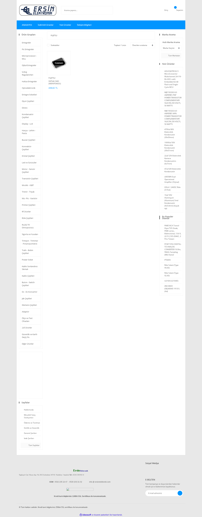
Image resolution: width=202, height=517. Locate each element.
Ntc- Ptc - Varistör (29, 198)
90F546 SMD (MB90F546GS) (55, 82)
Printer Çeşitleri (28, 205)
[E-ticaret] (100, 514)
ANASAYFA (27, 25)
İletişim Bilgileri (84, 25)
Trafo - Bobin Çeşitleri (27, 252)
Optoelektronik (28, 88)
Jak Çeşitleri (27, 298)
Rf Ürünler (26, 211)
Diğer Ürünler (28, 343)
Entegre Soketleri (29, 94)
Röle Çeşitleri (27, 218)
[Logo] (38, 10)
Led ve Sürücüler (29, 162)
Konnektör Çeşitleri (26, 148)
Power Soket (27, 259)
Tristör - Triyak (28, 191)
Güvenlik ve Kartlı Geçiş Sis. (29, 336)
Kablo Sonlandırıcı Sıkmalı (30, 268)
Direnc (25, 107)
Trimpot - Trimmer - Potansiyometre (30, 242)
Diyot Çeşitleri (28, 101)
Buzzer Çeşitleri (28, 140)
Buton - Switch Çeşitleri (28, 284)
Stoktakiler (55, 45)
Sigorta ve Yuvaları (30, 234)
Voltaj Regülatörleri (27, 73)
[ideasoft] (85, 514)
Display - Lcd (27, 123)
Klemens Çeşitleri (29, 305)
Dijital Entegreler (29, 65)
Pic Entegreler (28, 49)
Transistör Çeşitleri (30, 178)
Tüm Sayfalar (33, 445)
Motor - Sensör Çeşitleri (28, 170)
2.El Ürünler (27, 327)
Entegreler (26, 42)
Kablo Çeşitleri (28, 275)
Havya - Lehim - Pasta (28, 132)
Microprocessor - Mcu (29, 57)
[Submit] (180, 493)
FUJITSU (52, 78)
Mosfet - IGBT (28, 185)
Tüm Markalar (174, 55)
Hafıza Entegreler (29, 81)
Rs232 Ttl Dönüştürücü (28, 226)
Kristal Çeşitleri (28, 156)
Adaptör (25, 311)
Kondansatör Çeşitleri (27, 116)
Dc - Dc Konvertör (29, 291)
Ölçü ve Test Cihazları (27, 319)
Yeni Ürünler (65, 25)
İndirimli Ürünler (46, 25)
